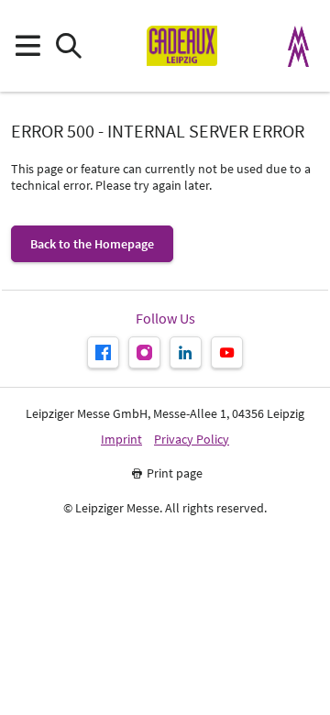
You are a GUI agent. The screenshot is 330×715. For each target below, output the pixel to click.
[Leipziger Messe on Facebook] (103, 352)
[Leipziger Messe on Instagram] (144, 352)
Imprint (121, 439)
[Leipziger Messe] (299, 46)
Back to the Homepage (92, 244)
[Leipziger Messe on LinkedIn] (186, 352)
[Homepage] (182, 46)
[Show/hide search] (68, 46)
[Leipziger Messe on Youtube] (227, 352)
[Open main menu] (27, 46)
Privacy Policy (191, 439)
